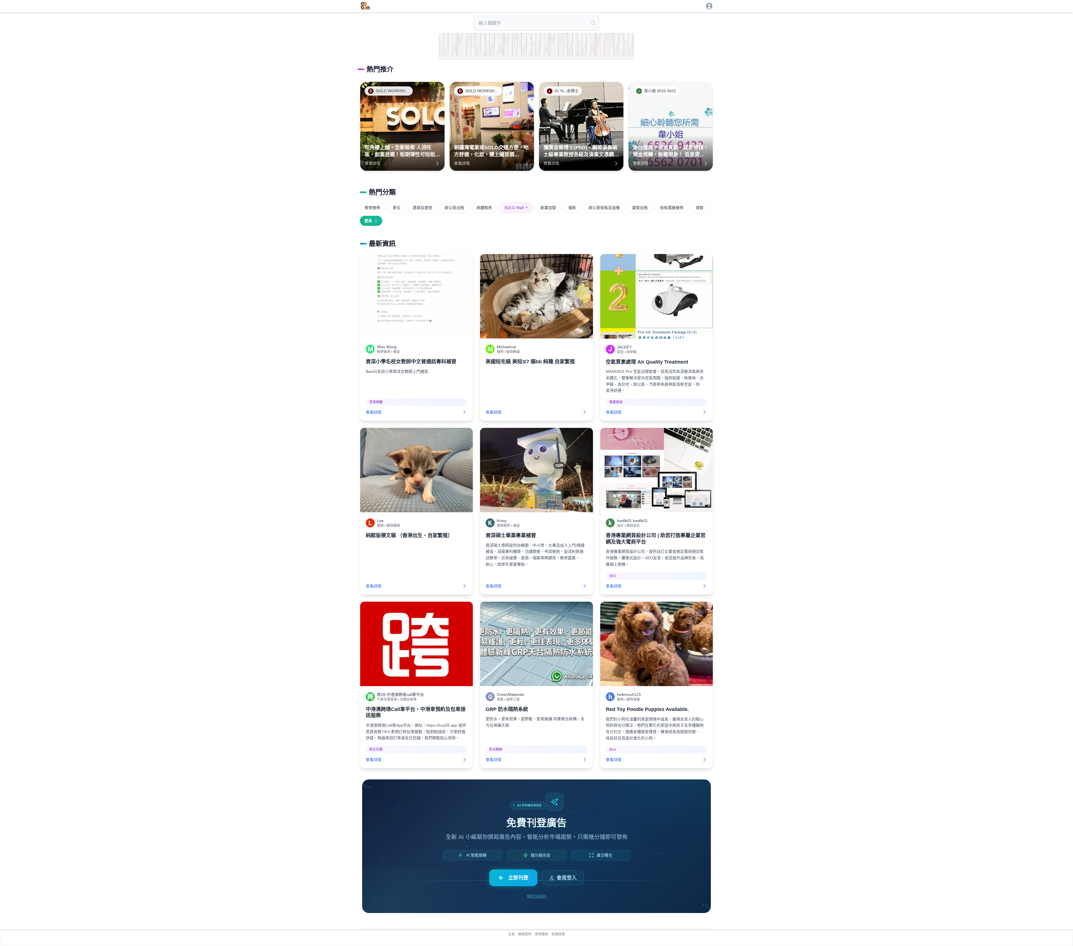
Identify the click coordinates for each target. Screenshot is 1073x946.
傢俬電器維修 (671, 207)
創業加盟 (548, 207)
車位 (396, 207)
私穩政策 (558, 934)
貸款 (700, 207)
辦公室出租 (454, 207)
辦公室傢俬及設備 (604, 207)
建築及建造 (422, 207)
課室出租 (640, 207)
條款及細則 (536, 896)
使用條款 (541, 934)
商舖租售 (484, 207)
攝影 (572, 207)
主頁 (511, 934)
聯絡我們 (524, 934)
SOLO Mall (516, 207)
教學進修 (372, 207)
